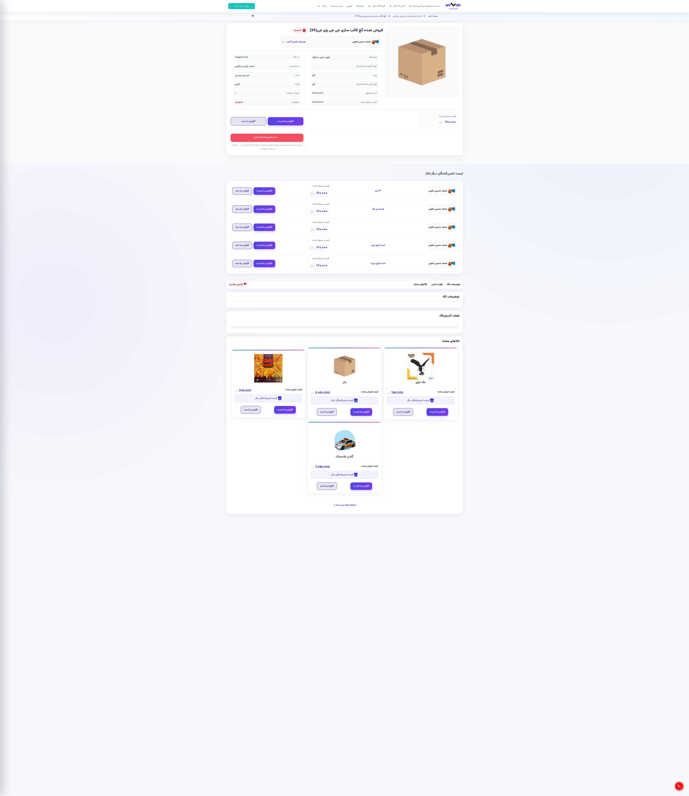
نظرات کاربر (437, 285)
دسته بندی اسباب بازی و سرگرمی (407, 16)
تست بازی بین (378, 245)
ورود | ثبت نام (242, 6)
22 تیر (378, 191)
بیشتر (324, 6)
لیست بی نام (378, 209)
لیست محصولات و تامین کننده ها (424, 6)
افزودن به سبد (248, 121)
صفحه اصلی (433, 16)
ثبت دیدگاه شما (236, 318)
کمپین (349, 6)
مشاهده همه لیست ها (346, 505)
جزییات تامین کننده (296, 42)
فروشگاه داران (378, 6)
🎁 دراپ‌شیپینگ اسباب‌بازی (267, 137)
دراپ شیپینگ (337, 6)
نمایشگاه (360, 6)
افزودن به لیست (285, 121)
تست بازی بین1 (378, 263)
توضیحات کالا (453, 285)
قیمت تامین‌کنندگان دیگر (418, 400)
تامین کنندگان (399, 6)
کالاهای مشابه (420, 285)
